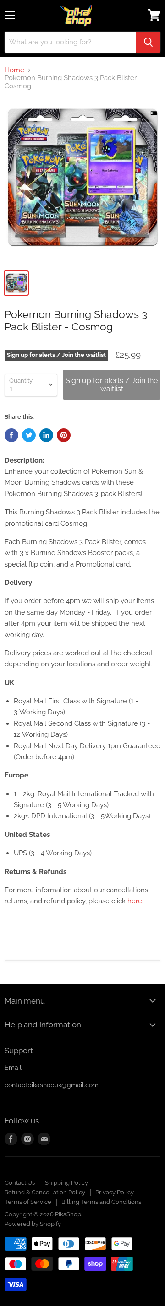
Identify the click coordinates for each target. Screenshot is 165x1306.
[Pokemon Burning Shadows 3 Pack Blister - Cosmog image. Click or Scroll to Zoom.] (82, 181)
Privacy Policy (114, 1192)
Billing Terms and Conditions (101, 1201)
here (134, 901)
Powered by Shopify (33, 1223)
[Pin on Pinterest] (64, 435)
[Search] (148, 42)
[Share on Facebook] (11, 435)
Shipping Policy (66, 1182)
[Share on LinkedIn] (46, 435)
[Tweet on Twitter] (29, 435)
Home (14, 70)
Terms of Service (28, 1201)
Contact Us (20, 1182)
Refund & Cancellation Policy (45, 1192)
